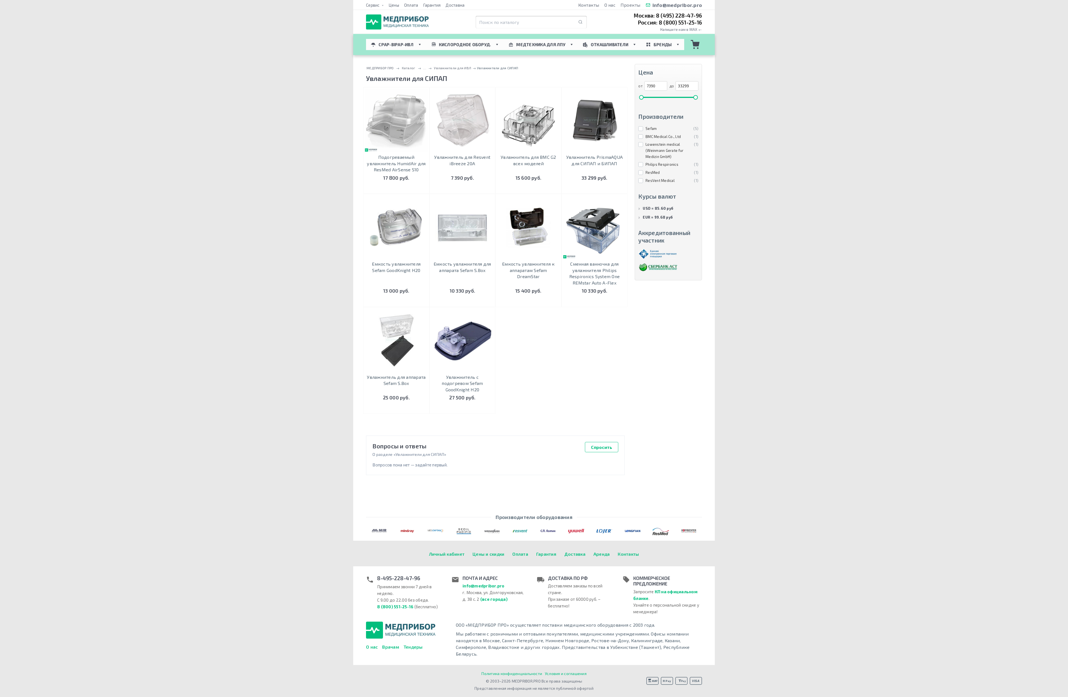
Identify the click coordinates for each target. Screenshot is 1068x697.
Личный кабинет (447, 554)
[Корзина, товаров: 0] (695, 44)
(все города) (494, 599)
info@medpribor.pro (677, 5)
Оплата (411, 5)
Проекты (630, 5)
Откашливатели (609, 44)
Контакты (588, 5)
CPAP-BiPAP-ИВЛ (396, 44)
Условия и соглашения (566, 673)
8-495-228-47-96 (398, 578)
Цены (394, 5)
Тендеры (413, 646)
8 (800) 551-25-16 (395, 606)
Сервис (373, 5)
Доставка (455, 5)
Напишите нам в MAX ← (681, 30)
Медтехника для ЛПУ (540, 44)
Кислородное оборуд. (465, 44)
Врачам (390, 646)
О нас (609, 5)
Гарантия (432, 5)
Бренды (663, 44)
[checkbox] (668, 129)
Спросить (601, 447)
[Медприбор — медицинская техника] (397, 22)
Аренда (602, 554)
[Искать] (580, 22)
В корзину (396, 188)
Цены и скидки (488, 554)
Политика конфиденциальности (511, 673)
